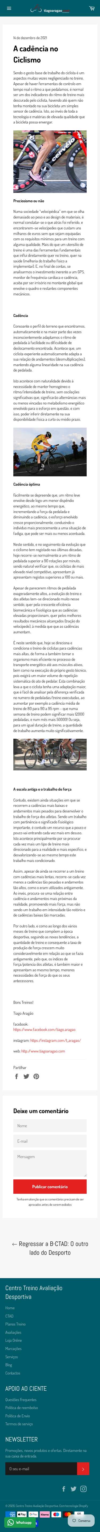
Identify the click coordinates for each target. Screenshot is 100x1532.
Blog (8, 1364)
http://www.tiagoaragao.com (43, 1051)
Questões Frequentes (21, 1399)
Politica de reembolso (21, 1407)
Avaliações (13, 1332)
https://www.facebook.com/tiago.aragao (44, 1029)
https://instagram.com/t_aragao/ (55, 1040)
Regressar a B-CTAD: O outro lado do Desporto (52, 1248)
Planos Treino (15, 1324)
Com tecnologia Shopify (73, 1506)
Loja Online (13, 1340)
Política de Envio (17, 1415)
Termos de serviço (19, 1423)
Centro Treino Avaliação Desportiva (37, 1506)
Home (10, 1307)
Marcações (13, 1348)
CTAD (9, 1316)
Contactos (12, 1373)
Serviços (11, 1356)
